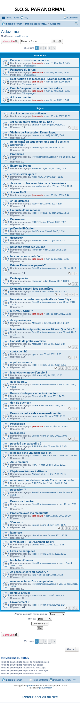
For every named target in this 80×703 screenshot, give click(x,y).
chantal (35, 124)
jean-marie (37, 63)
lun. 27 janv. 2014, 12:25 (60, 186)
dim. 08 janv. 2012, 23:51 (55, 446)
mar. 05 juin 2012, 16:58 (50, 375)
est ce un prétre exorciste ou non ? (32, 121)
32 (66, 294)
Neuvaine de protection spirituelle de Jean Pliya (40, 299)
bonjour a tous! (20, 592)
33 (70, 294)
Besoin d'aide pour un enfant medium (34, 393)
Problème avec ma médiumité (29, 513)
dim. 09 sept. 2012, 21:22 (56, 323)
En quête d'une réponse (25, 210)
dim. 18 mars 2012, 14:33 (51, 396)
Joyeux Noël (18, 192)
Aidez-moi (10, 31)
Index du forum (14, 680)
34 (73, 294)
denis (34, 416)
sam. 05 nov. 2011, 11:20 (53, 525)
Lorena (35, 135)
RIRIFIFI (36, 213)
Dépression (17, 219)
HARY (35, 405)
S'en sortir (16, 522)
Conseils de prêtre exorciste (28, 341)
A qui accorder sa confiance (28, 113)
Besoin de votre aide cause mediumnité (35, 413)
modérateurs (21, 36)
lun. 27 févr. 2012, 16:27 (58, 426)
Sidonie (35, 291)
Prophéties (17, 154)
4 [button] (49, 48)
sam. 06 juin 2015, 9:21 (53, 124)
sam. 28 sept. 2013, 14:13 (56, 213)
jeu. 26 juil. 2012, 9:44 (54, 344)
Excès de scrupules (22, 551)
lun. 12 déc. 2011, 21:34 (55, 483)
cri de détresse (19, 200)
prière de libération (22, 228)
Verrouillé (9, 41)
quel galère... (18, 381)
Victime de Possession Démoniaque (33, 132)
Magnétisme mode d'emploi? (28, 372)
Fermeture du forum (23, 69)
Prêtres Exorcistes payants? (28, 265)
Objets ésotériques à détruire (28, 471)
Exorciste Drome (20, 165)
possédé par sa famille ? (25, 443)
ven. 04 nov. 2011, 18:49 (55, 535)
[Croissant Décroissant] (40, 623)
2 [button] (41, 48)
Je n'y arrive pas (20, 320)
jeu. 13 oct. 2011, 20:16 (54, 554)
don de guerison (20, 402)
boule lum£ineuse (21, 560)
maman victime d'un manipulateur (32, 581)
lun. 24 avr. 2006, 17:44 (57, 100)
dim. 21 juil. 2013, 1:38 (55, 249)
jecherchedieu (39, 186)
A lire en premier (21, 97)
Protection (37, 168)
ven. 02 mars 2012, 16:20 (52, 416)
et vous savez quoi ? (23, 174)
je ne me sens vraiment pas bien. (31, 452)
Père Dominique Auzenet (44, 157)
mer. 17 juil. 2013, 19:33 (57, 259)
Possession (17, 423)
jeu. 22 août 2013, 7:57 (54, 222)
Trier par (32, 618)
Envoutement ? (20, 602)
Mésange (36, 323)
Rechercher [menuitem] (76, 24)
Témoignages (29, 65)
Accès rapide (12, 17)
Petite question (19, 278)
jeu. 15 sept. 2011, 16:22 (51, 574)
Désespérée (17, 432)
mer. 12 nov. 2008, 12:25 (58, 91)
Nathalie (36, 474)
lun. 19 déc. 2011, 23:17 (54, 474)
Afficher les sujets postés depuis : (32, 614)
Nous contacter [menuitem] (40, 680)
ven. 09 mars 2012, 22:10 (53, 405)
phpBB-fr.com (45, 688)
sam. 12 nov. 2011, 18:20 (58, 516)
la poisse (16, 532)
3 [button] (45, 48)
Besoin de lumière (21, 501)
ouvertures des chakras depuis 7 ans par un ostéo (42, 480)
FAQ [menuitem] (26, 17)
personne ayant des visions (27, 246)
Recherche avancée (60, 41)
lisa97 (35, 203)
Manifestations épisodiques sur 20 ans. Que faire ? (42, 329)
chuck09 (36, 535)
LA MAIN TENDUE (41, 455)
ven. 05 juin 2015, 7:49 (52, 135)
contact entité (18, 351)
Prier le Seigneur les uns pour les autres (36, 88)
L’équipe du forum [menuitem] (62, 680)
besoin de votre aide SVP (26, 256)
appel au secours (21, 362)
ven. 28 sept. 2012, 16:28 (58, 314)
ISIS (34, 375)
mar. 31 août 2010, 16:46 (58, 81)
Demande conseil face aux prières (31, 288)
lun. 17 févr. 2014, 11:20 (51, 177)
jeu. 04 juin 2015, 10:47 (52, 147)
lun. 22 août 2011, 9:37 (54, 595)
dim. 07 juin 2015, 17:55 (57, 72)
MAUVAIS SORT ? (21, 311)
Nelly (34, 177)
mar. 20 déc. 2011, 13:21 (53, 465)
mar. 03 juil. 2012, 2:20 (50, 354)
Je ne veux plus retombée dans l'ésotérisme (38, 183)
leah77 (35, 465)
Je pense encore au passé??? (29, 571)
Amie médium (19, 462)
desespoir (16, 237)
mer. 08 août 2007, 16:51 (58, 116)
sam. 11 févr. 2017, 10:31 (58, 63)
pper (34, 354)
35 (76, 294)
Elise (34, 396)
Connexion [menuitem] (72, 17)
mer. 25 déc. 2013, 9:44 (57, 195)
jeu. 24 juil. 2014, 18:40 (56, 168)
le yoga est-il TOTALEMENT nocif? (32, 541)
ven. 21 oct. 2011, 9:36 (52, 544)
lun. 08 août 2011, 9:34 (54, 605)
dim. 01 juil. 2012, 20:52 (54, 365)
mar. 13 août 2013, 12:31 (52, 231)
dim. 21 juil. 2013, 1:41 (55, 240)
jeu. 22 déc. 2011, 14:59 (65, 455)
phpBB (30, 685)
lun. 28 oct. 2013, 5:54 (51, 203)
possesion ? (18, 489)
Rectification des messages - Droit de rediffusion (41, 78)
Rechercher (54, 41)
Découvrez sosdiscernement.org (30, 60)
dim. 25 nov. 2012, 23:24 (57, 281)
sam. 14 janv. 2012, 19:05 (54, 435)
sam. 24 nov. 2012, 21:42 (54, 291)
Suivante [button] (54, 48)
